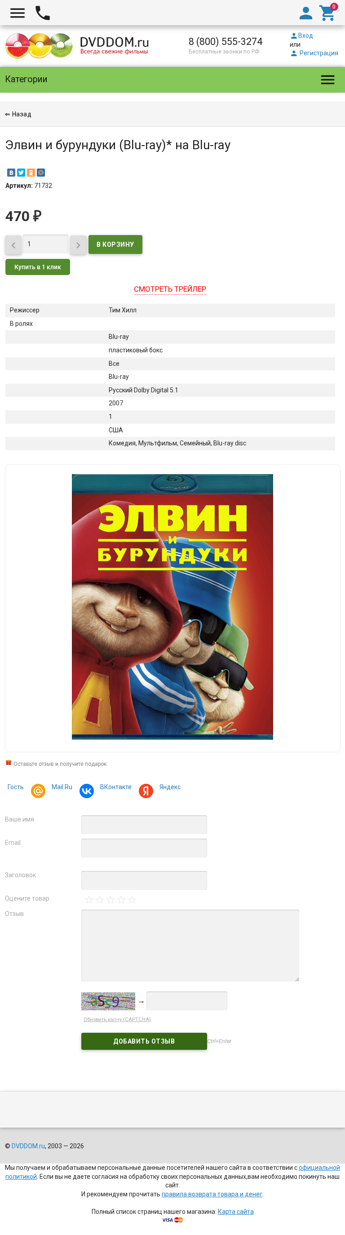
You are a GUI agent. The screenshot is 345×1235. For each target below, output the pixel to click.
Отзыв (14, 913)
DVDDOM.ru (28, 1146)
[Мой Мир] (41, 173)
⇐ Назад (18, 114)
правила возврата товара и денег (212, 1194)
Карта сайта (236, 1211)
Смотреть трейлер (170, 288)
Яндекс (170, 787)
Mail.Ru (62, 787)
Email (13, 842)
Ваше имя (19, 819)
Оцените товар (27, 898)
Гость (16, 787)
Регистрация (314, 53)
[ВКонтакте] (11, 173)
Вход (301, 35)
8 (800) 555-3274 (225, 41)
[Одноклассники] (31, 173)
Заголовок (20, 875)
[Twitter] (21, 173)
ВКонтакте (116, 787)
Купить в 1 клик (37, 267)
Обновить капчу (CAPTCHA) (117, 1019)
